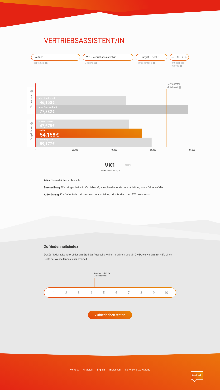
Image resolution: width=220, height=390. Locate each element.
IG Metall (87, 369)
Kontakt (74, 369)
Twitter (100, 381)
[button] (55, 57)
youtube (119, 381)
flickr (129, 381)
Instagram (110, 381)
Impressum (115, 369)
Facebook (91, 381)
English (100, 369)
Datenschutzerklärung (137, 369)
